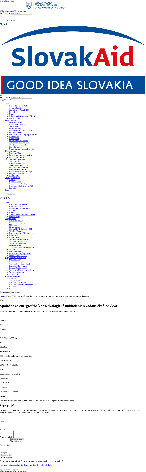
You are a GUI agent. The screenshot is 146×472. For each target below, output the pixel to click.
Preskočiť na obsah (7, 1)
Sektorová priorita (6, 437)
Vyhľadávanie (5, 13)
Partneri (12, 112)
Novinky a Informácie (12, 178)
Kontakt (7, 190)
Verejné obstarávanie (16, 174)
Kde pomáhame (10, 151)
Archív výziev (14, 176)
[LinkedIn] (4, 25)
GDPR (15, 469)
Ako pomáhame (10, 120)
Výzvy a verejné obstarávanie (15, 159)
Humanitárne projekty (17, 124)
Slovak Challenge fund (17, 145)
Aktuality (12, 180)
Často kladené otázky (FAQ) (19, 165)
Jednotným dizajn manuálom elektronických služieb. (34, 465)
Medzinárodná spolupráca (18, 141)
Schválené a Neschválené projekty (21, 171)
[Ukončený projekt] (17, 441)
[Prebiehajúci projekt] (17, 439)
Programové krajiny (16, 153)
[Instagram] (1, 25)
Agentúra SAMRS (16, 108)
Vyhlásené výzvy (15, 161)
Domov (2, 296)
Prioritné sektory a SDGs (18, 157)
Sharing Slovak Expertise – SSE (20, 130)
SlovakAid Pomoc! (16, 133)
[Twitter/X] (9, 25)
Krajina (2, 422)
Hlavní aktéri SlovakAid (18, 106)
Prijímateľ (3, 429)
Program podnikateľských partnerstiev (23, 135)
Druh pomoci (5, 453)
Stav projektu (5, 445)
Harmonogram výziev (17, 163)
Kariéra (11, 114)
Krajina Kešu (14, 139)
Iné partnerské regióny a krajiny (20, 155)
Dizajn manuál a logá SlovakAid (21, 186)
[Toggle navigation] (1, 95)
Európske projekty (15, 147)
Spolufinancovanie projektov (19, 143)
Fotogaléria (13, 188)
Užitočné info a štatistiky (18, 184)
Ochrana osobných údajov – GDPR (22, 116)
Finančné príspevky (16, 128)
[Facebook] (6, 25)
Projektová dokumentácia (18, 169)
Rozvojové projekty (16, 122)
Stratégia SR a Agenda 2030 (19, 110)
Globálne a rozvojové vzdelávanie (21, 149)
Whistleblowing (15, 118)
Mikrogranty (13, 126)
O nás (7, 104)
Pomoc (2, 469)
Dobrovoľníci (14, 137)
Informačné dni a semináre (18, 167)
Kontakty (8, 469)
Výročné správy (15, 182)
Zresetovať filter (6, 455)
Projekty (20, 296)
